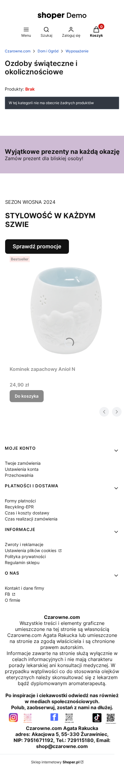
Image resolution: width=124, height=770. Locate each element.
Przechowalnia (19, 475)
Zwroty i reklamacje (24, 544)
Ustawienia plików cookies (31, 550)
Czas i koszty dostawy (27, 512)
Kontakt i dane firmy (24, 588)
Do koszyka (27, 396)
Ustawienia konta (22, 469)
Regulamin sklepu (22, 562)
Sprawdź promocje (37, 246)
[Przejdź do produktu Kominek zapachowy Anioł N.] (64, 308)
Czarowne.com (17, 51)
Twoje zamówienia (23, 463)
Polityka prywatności (25, 556)
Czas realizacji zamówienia (31, 518)
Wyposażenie (77, 51)
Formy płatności (20, 500)
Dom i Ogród (48, 51)
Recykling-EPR (19, 506)
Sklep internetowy (55, 762)
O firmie (12, 600)
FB (8, 594)
